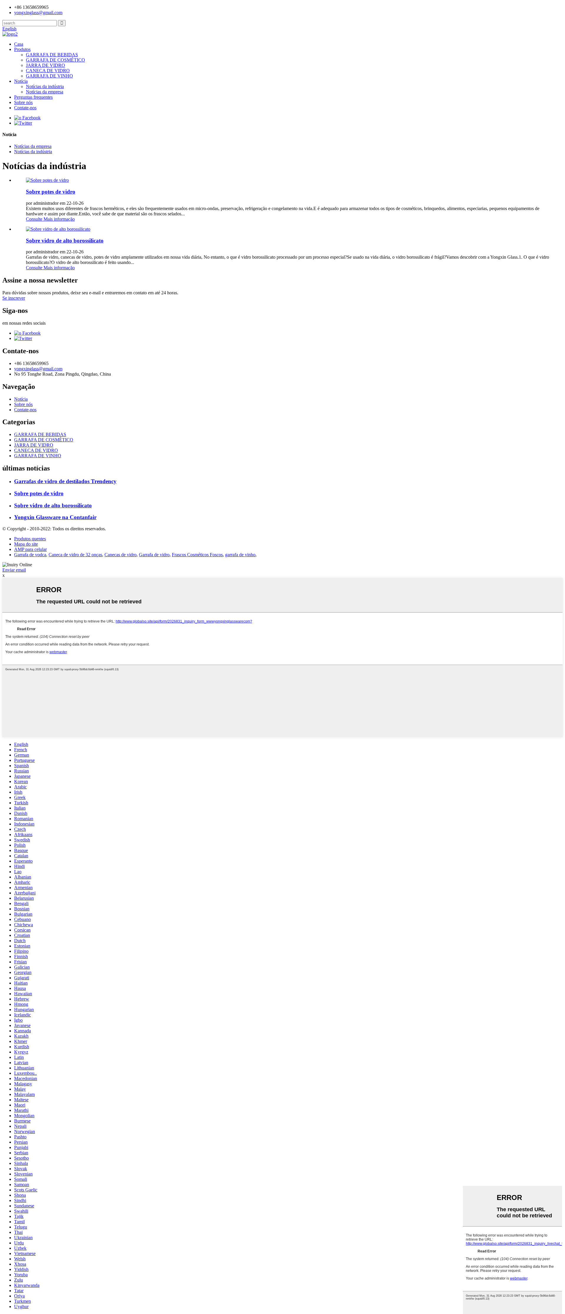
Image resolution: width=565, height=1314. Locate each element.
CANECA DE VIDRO (48, 70)
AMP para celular (30, 549)
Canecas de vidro (120, 554)
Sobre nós (23, 102)
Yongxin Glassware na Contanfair (55, 517)
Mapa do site (26, 544)
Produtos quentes (30, 538)
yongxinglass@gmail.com (38, 12)
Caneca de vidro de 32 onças (75, 554)
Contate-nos (25, 107)
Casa (18, 44)
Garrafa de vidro (154, 554)
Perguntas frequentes (33, 97)
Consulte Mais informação (50, 219)
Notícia (21, 81)
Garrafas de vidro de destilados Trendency (65, 481)
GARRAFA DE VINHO (49, 75)
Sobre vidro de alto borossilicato (65, 240)
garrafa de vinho (240, 554)
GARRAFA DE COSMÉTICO (55, 59)
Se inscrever (13, 298)
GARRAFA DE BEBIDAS (52, 54)
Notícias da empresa (44, 91)
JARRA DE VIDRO (45, 65)
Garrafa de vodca (30, 554)
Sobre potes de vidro (50, 192)
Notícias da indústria (45, 86)
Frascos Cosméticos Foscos (197, 554)
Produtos (22, 49)
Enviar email (14, 569)
